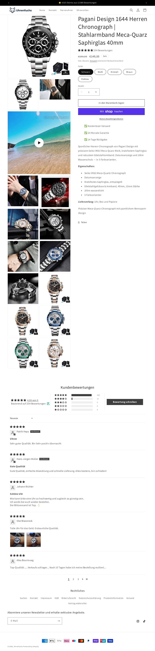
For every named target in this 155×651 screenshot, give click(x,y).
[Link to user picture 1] (17, 539)
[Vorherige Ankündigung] (8, 3)
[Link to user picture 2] (33, 539)
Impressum (46, 598)
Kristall (114, 72)
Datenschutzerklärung (90, 598)
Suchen (23, 598)
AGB (57, 598)
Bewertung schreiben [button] (125, 401)
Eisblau (85, 79)
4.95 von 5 (32, 400)
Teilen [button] (84, 222)
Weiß (100, 72)
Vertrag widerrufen (77, 603)
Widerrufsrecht (68, 598)
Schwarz (85, 72)
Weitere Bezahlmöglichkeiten (111, 119)
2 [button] (73, 579)
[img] (17, 426)
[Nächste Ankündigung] (146, 3)
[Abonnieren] (58, 620)
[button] (131, 10)
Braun (129, 72)
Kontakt (34, 598)
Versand (93, 61)
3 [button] (78, 579)
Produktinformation (114, 598)
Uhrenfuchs (18, 646)
